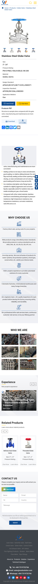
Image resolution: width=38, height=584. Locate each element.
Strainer (22, 551)
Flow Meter (14, 554)
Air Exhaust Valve (15, 548)
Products (17, 559)
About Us (10, 559)
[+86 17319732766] (36, 180)
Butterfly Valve (19, 543)
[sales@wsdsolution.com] (36, 176)
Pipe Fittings (23, 554)
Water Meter (30, 551)
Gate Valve (10, 543)
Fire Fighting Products (11, 551)
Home (6, 8)
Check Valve (10, 545)
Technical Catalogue (19, 562)
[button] (31, 384)
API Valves (25, 548)
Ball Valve (28, 543)
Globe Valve (18, 545)
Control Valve (28, 545)
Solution (23, 559)
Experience (31, 559)
